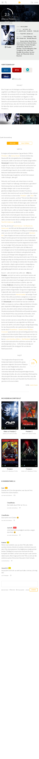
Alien (32, 195)
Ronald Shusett (32, 38)
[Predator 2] (29, 414)
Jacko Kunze (34, 385)
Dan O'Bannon (28, 36)
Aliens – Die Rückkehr (23, 339)
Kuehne (3, 542)
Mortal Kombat (20, 294)
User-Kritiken (25, 143)
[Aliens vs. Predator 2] (9, 414)
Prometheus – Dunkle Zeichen (19, 329)
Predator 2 (4, 156)
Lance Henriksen (11, 339)
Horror (29, 31)
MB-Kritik (12, 143)
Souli (2, 488)
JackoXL (9, 528)
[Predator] (9, 451)
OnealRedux (11, 503)
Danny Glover (15, 156)
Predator (23, 195)
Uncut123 (4, 568)
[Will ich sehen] (5, 428)
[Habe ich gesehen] (2, 428)
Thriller (36, 31)
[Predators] (29, 451)
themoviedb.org (8, 23)
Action (25, 29)
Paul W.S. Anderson (7, 222)
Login (36, 2)
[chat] (32, 2)
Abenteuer (22, 31)
